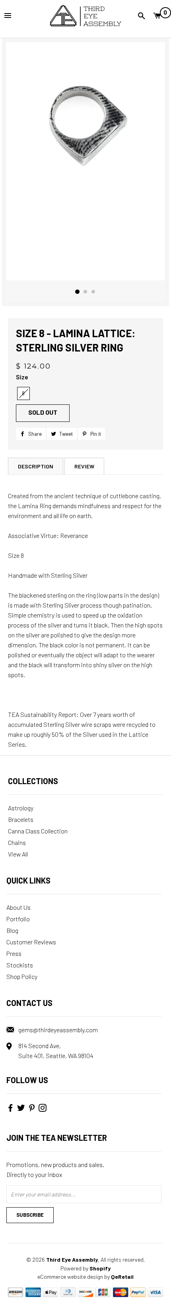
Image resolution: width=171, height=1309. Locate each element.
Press (13, 953)
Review (84, 466)
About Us (18, 907)
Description (35, 466)
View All (18, 854)
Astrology (20, 808)
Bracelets (20, 819)
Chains (17, 842)
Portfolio (18, 919)
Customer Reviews (31, 942)
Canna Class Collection (38, 831)
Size (22, 377)
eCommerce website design (70, 1276)
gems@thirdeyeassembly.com (58, 1029)
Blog (12, 930)
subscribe (30, 1215)
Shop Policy (21, 976)
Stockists (19, 965)
